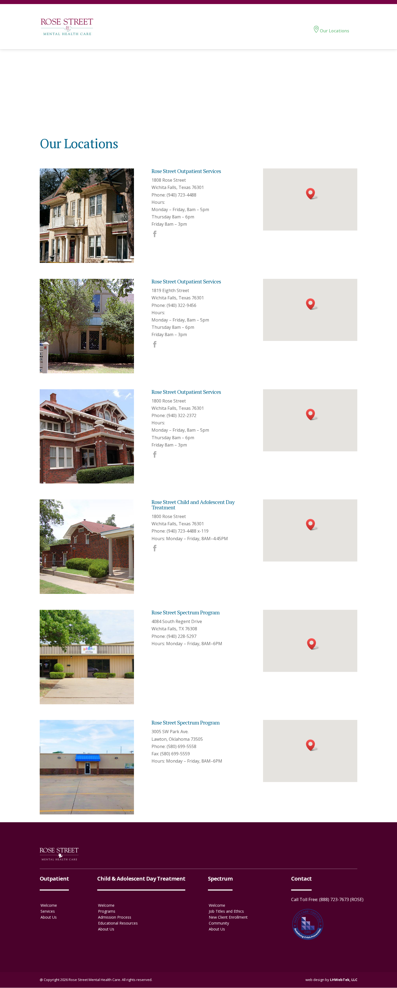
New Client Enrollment (228, 917)
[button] (312, 193)
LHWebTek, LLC (343, 979)
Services (48, 911)
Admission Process (114, 917)
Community (219, 923)
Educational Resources (118, 923)
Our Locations (334, 31)
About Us (49, 917)
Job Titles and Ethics (226, 911)
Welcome (49, 905)
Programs (106, 911)
